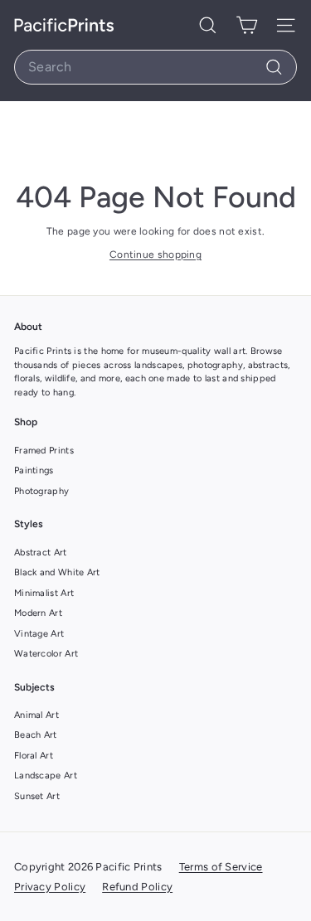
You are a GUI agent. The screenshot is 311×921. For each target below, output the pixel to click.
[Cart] (246, 25)
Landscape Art (45, 775)
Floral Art (33, 755)
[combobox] (155, 67)
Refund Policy (137, 886)
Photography (41, 491)
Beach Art (35, 735)
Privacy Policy (49, 886)
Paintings (34, 470)
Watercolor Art (46, 653)
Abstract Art (40, 552)
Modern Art (38, 613)
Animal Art (36, 715)
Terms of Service (221, 866)
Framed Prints (44, 450)
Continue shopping (155, 254)
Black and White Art (57, 572)
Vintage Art (39, 633)
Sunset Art (37, 796)
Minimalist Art (44, 593)
